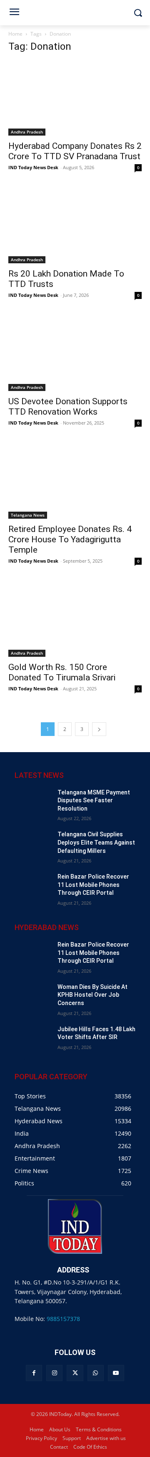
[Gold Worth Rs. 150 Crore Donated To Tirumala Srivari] (75, 619)
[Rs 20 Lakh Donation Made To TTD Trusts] (75, 226)
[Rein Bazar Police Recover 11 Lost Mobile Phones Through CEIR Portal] (33, 885)
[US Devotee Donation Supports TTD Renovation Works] (75, 353)
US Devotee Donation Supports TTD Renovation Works (68, 406)
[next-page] (99, 729)
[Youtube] (116, 1373)
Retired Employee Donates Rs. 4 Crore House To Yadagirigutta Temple (70, 539)
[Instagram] (54, 1373)
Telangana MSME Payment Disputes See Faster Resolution (94, 800)
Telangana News (28, 515)
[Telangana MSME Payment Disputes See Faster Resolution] (33, 801)
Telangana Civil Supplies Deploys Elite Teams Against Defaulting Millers (96, 842)
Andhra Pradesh (27, 132)
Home (15, 33)
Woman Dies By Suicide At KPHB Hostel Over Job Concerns (93, 994)
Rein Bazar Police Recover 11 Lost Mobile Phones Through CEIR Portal (93, 884)
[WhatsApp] (96, 1373)
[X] (75, 1373)
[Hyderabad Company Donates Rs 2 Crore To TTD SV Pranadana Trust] (75, 98)
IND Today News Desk (33, 167)
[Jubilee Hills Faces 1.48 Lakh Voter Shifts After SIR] (33, 1038)
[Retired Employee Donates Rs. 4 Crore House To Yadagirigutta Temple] (75, 481)
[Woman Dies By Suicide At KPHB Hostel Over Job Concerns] (33, 995)
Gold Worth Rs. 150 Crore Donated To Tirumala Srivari (61, 672)
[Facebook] (34, 1373)
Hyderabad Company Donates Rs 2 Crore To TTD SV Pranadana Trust (75, 151)
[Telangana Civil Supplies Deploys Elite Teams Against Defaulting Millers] (33, 843)
